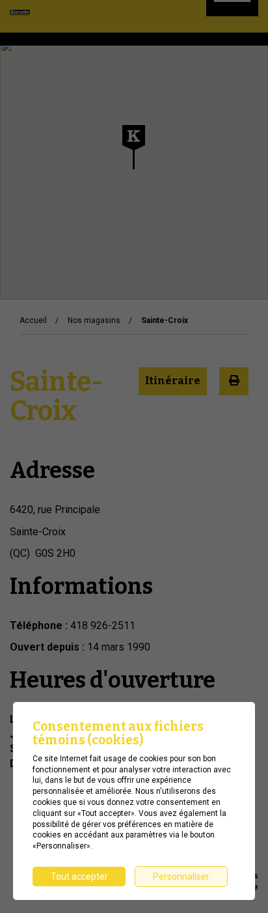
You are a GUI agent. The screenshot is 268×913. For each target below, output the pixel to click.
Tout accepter (79, 876)
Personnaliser (181, 876)
